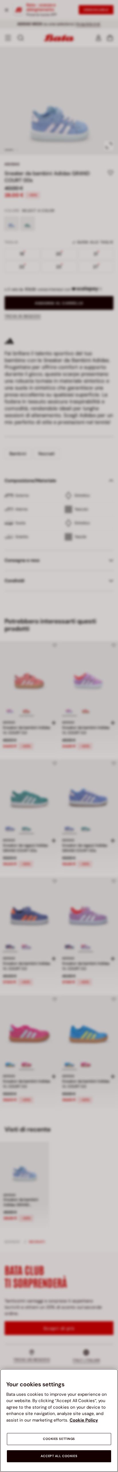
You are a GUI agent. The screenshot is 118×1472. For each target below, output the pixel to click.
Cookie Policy (84, 1420)
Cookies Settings (59, 1439)
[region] (59, 1420)
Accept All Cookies (59, 1456)
